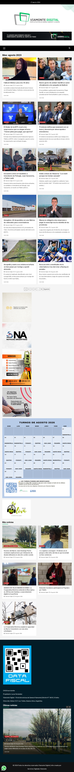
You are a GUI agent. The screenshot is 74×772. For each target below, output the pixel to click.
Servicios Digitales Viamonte (37, 769)
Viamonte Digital (9, 85)
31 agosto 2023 (18, 85)
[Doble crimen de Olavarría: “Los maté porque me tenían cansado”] (55, 159)
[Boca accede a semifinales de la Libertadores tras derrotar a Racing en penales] (55, 250)
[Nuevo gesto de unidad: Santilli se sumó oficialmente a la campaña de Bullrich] (55, 68)
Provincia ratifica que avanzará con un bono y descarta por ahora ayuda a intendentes (53, 129)
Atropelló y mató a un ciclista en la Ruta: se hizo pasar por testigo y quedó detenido (19, 267)
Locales (6, 546)
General (6, 78)
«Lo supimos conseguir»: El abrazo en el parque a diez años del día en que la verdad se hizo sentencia (54, 553)
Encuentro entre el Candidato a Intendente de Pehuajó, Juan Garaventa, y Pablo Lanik (19, 176)
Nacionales (43, 215)
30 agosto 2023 (54, 271)
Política (42, 78)
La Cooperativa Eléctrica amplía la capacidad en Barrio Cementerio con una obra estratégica (19, 629)
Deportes (42, 259)
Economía (42, 122)
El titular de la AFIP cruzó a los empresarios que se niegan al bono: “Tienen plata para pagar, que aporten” (18, 129)
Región (6, 168)
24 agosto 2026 (18, 596)
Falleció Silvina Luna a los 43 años (16, 83)
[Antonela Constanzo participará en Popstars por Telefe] (55, 574)
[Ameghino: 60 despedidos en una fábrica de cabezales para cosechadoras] (19, 206)
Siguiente (46, 289)
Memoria (42, 546)
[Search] (69, 48)
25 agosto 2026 (18, 557)
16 (41, 289)
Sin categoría (13, 546)
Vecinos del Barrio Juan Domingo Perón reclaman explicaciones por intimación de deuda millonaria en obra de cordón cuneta (18, 553)
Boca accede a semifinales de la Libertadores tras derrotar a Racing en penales (54, 267)
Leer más (6, 95)
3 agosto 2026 (18, 633)
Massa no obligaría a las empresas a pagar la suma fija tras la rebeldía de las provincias (54, 222)
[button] (4, 48)
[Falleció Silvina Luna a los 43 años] (19, 68)
